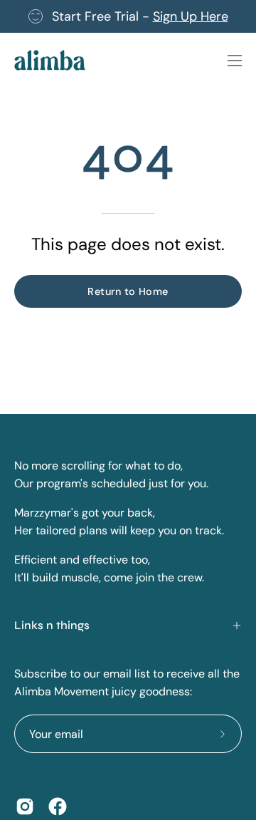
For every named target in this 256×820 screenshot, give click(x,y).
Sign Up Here (190, 16)
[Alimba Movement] (49, 60)
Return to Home (127, 291)
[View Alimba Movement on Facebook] (57, 806)
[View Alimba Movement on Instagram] (25, 806)
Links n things (52, 625)
